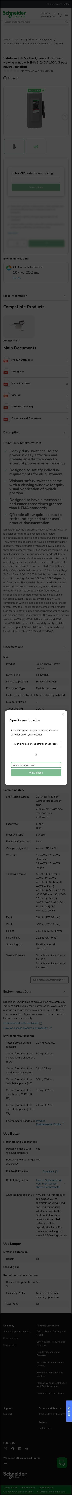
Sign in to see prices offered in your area (36, 743)
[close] (62, 714)
